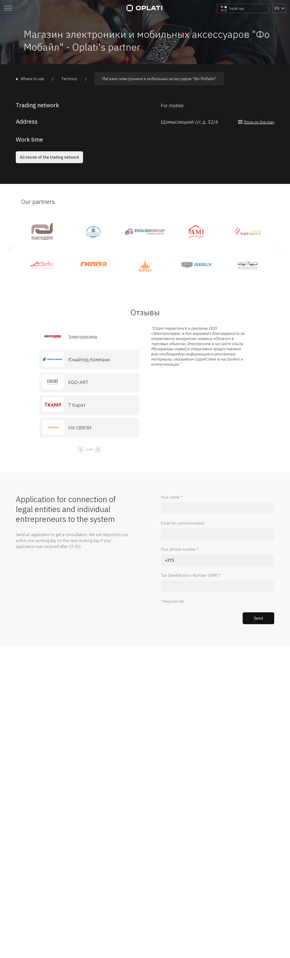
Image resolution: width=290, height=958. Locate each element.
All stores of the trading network (49, 157)
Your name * (171, 497)
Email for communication (183, 523)
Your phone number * (179, 549)
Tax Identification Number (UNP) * (191, 575)
